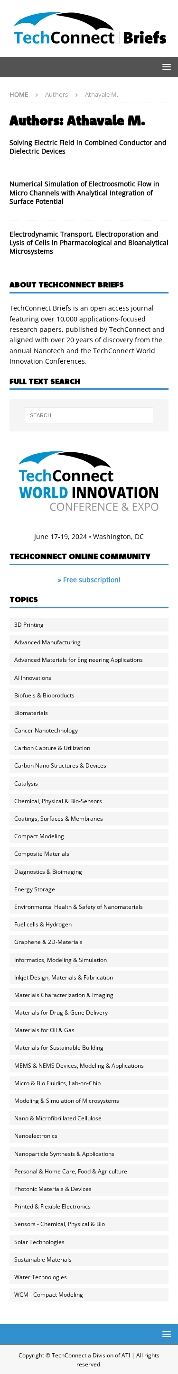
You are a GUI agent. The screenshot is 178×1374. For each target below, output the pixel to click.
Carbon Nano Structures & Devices (60, 765)
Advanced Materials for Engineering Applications (78, 660)
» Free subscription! (89, 579)
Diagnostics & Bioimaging (48, 872)
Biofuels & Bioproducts (44, 695)
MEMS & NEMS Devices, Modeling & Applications (79, 1066)
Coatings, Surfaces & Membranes (58, 819)
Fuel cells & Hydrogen (43, 924)
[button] (165, 66)
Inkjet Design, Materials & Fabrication (63, 977)
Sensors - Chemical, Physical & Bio (59, 1224)
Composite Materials (41, 854)
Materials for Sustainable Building (58, 1048)
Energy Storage (34, 889)
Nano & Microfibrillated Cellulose (58, 1118)
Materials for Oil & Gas (44, 1030)
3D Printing (29, 625)
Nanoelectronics (35, 1136)
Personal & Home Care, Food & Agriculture (70, 1171)
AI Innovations (32, 678)
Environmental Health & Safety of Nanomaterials (78, 907)
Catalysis (26, 783)
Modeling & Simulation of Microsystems (66, 1101)
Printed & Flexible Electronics (52, 1206)
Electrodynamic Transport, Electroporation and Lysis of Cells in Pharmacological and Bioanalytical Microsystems (89, 242)
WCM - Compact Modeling (48, 1295)
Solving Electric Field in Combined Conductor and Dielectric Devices (88, 147)
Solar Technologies (39, 1242)
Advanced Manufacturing (47, 642)
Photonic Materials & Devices (53, 1189)
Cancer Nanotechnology (46, 730)
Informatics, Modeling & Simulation (60, 960)
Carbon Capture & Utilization (52, 748)
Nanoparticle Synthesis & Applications (64, 1154)
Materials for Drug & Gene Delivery (61, 1012)
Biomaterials (31, 713)
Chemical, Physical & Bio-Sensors (58, 801)
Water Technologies (40, 1277)
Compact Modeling (39, 836)
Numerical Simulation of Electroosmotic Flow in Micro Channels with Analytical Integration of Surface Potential (84, 192)
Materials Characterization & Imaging (63, 995)
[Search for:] (89, 415)
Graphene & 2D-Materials (48, 942)
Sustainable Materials (43, 1259)
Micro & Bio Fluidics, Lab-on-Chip (57, 1083)
